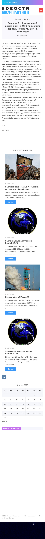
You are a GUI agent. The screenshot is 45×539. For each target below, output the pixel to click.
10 (5, 404)
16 (40, 404)
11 (11, 404)
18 (11, 408)
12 (17, 404)
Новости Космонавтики (19, 11)
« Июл (4, 421)
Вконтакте (4, 377)
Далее (10, 202)
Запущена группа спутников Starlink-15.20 (18, 241)
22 (34, 408)
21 (28, 408)
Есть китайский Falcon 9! (17, 297)
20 (23, 408)
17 (5, 408)
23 (40, 408)
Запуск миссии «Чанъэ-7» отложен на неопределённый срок (21, 187)
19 (17, 408)
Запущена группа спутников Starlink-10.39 (18, 352)
